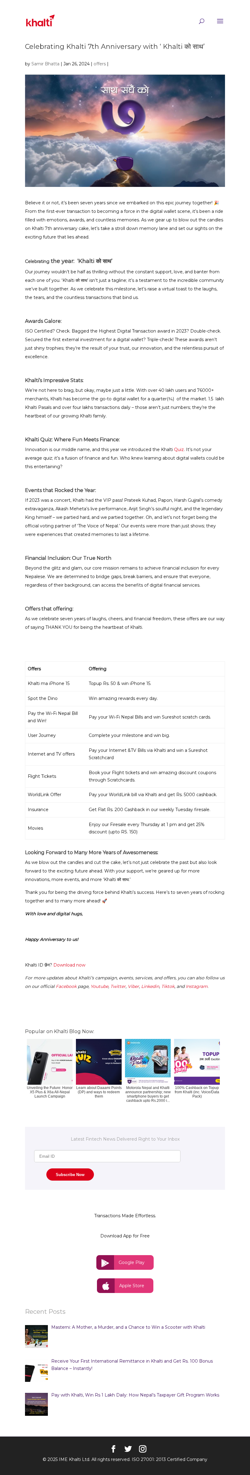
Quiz (179, 449)
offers (100, 64)
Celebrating (37, 261)
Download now (69, 965)
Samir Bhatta (45, 64)
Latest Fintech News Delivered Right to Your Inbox (125, 1139)
